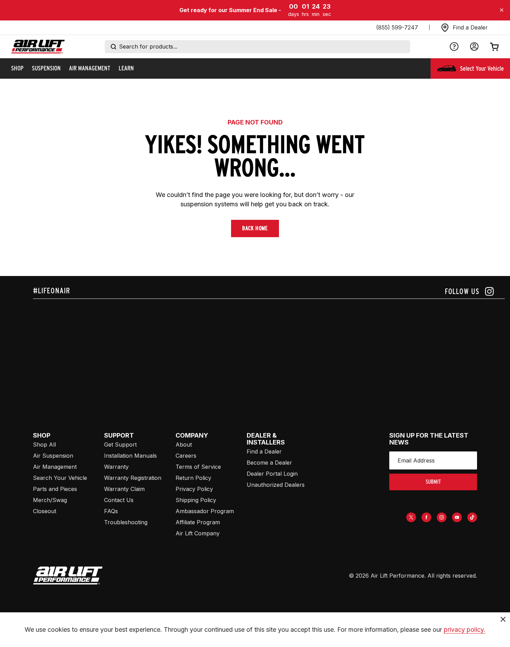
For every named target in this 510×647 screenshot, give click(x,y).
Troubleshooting (125, 522)
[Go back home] (38, 47)
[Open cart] (494, 46)
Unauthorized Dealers (276, 484)
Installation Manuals (130, 455)
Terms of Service (198, 466)
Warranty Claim (124, 488)
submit (433, 481)
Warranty (116, 466)
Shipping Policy (196, 500)
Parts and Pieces (55, 488)
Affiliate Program (198, 522)
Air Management (55, 466)
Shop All (44, 444)
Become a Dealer (269, 462)
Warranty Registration (132, 477)
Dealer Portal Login (272, 473)
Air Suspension (53, 455)
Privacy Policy (194, 488)
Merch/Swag (50, 500)
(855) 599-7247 (397, 27)
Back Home (255, 228)
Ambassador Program (205, 511)
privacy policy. (464, 629)
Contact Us (119, 500)
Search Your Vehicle (60, 477)
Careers (186, 455)
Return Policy (193, 477)
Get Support (120, 444)
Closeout (44, 511)
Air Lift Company (198, 533)
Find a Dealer (264, 451)
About (184, 444)
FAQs (111, 511)
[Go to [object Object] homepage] (68, 576)
